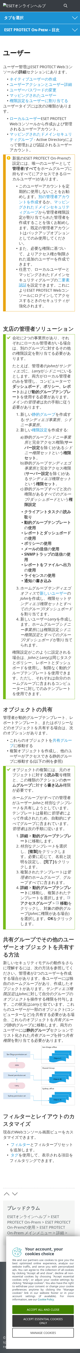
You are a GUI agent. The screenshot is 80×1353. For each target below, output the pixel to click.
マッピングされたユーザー (33, 95)
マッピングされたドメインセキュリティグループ (44, 207)
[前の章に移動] (6, 1194)
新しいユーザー (53, 593)
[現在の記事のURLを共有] (48, 1178)
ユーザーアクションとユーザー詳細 (41, 84)
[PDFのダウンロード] (59, 1178)
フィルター (20, 1144)
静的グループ (43, 414)
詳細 (60, 1232)
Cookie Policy (46, 1304)
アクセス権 (17, 1238)
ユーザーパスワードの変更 (33, 89)
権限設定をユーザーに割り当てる (39, 100)
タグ (14, 1154)
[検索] (66, 5)
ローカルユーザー (25, 118)
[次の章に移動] (14, 1194)
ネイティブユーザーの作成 (33, 79)
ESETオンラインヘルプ (27, 1216)
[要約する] (69, 1178)
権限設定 (40, 429)
